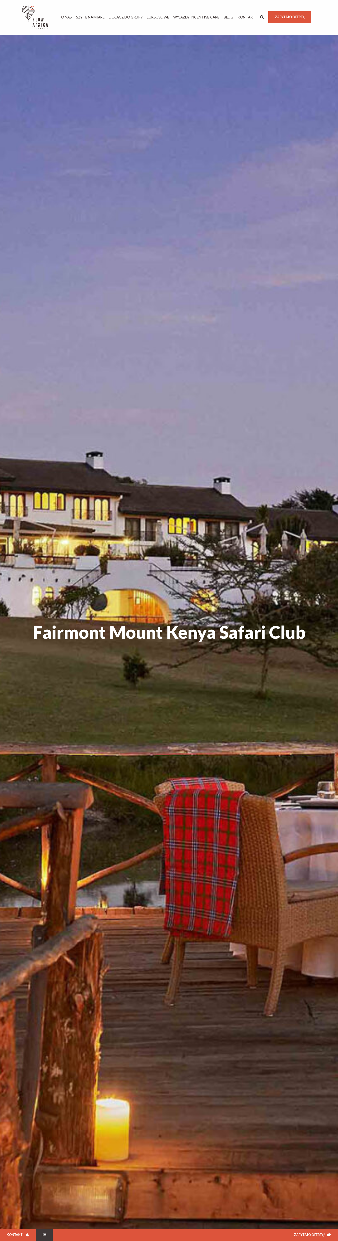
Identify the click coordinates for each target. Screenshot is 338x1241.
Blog (228, 17)
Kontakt (246, 17)
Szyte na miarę (90, 17)
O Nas (66, 17)
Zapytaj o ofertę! (309, 1235)
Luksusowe (158, 17)
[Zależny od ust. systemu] (44, 1235)
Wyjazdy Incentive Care (196, 17)
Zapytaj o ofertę (289, 17)
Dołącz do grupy (126, 17)
